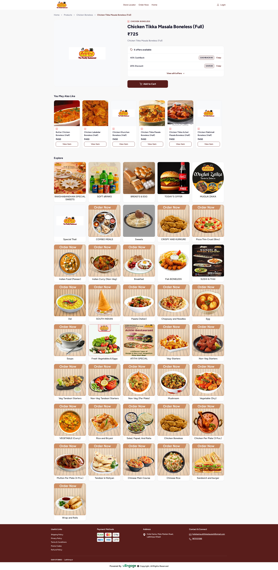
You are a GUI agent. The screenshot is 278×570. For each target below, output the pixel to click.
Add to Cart (149, 84)
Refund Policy (56, 550)
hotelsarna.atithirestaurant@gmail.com (208, 534)
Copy (218, 58)
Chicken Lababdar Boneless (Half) (92, 133)
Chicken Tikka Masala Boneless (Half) (150, 133)
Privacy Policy (56, 538)
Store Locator (129, 5)
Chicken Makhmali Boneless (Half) (206, 133)
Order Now (144, 5)
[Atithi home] (85, 5)
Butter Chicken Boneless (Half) (63, 133)
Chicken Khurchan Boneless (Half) (121, 133)
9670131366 (197, 538)
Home (154, 5)
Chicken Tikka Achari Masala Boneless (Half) (179, 133)
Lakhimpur (68, 560)
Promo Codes (56, 546)
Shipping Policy (57, 535)
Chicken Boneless (84, 15)
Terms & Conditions (59, 542)
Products (68, 15)
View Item (67, 144)
